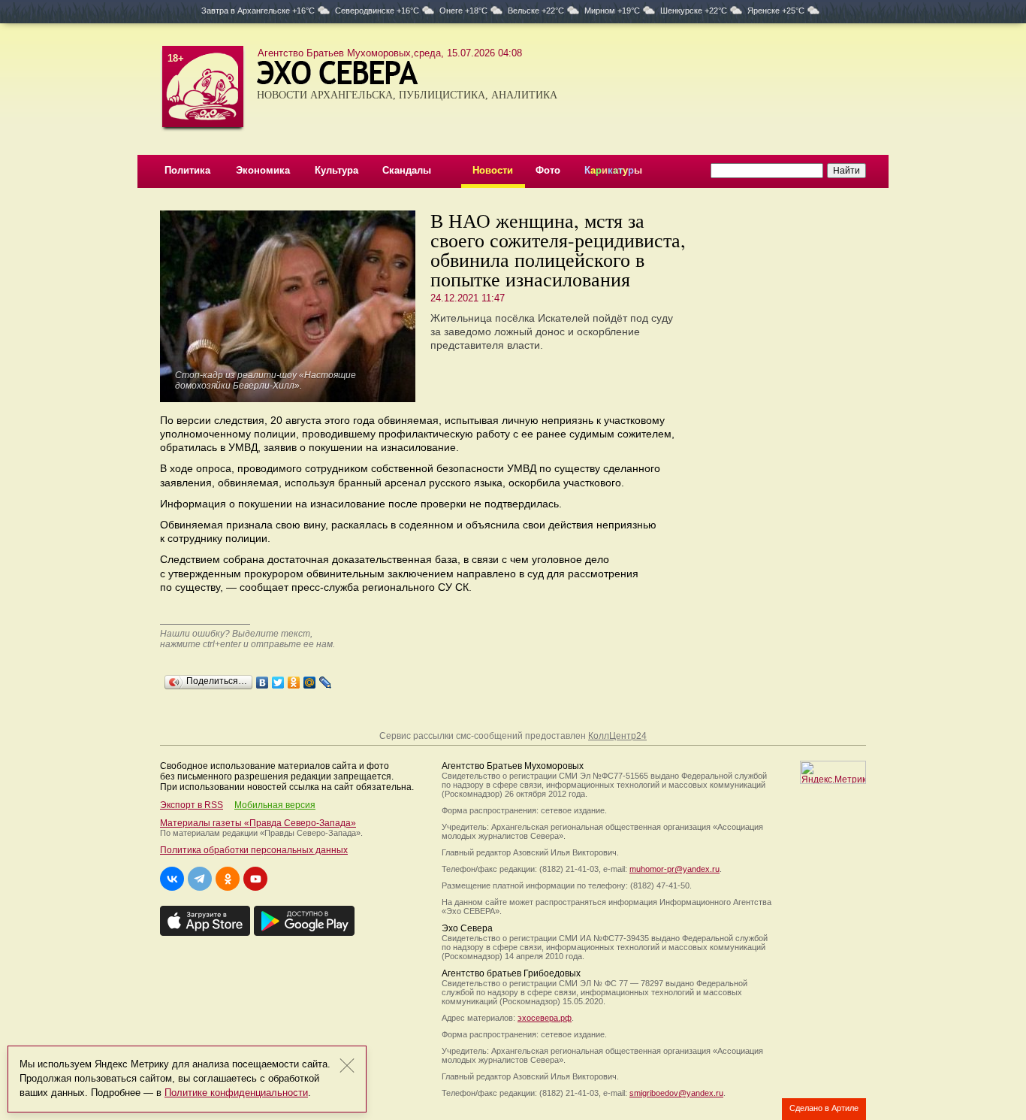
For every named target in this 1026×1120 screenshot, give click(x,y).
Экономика (263, 170)
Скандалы (406, 170)
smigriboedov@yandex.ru (676, 1092)
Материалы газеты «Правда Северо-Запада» (258, 823)
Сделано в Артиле (824, 1107)
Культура (336, 170)
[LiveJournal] (325, 679)
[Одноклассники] (294, 679)
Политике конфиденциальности (236, 1092)
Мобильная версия (274, 805)
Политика (187, 170)
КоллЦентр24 (617, 736)
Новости (492, 170)
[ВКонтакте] (262, 679)
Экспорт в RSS (191, 805)
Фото (548, 170)
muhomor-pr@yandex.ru (674, 868)
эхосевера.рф (545, 1017)
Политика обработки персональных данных (254, 850)
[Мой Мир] (310, 679)
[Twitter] (278, 679)
